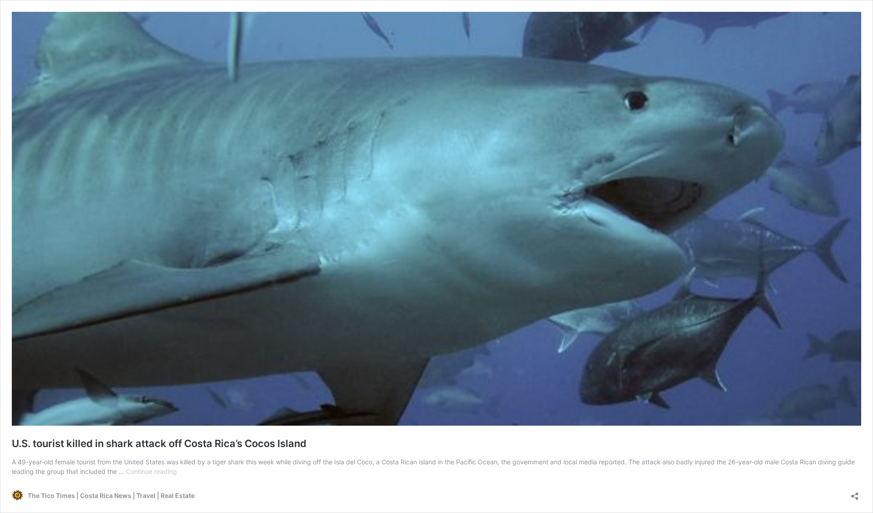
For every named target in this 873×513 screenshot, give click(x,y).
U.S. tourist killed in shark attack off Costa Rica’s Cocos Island (159, 443)
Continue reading (151, 471)
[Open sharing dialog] (854, 493)
